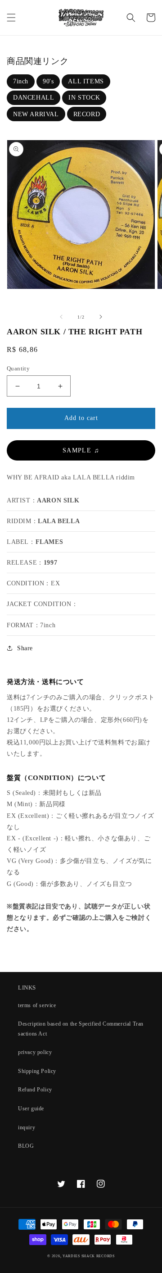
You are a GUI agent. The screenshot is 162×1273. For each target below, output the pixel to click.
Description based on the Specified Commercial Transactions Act (81, 1029)
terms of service (37, 1005)
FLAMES (49, 541)
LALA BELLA (59, 521)
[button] (11, 17)
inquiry (26, 1127)
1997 (50, 562)
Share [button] (25, 648)
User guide (31, 1108)
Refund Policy (35, 1089)
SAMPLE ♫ (81, 450)
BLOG (26, 1146)
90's (48, 81)
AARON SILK (58, 500)
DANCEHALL (33, 97)
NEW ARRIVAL (36, 114)
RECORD (86, 114)
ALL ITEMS (86, 81)
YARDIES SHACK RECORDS (89, 1256)
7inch (20, 81)
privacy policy (35, 1052)
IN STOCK (84, 97)
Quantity (18, 368)
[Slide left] (61, 317)
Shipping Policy (37, 1071)
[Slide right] (101, 317)
